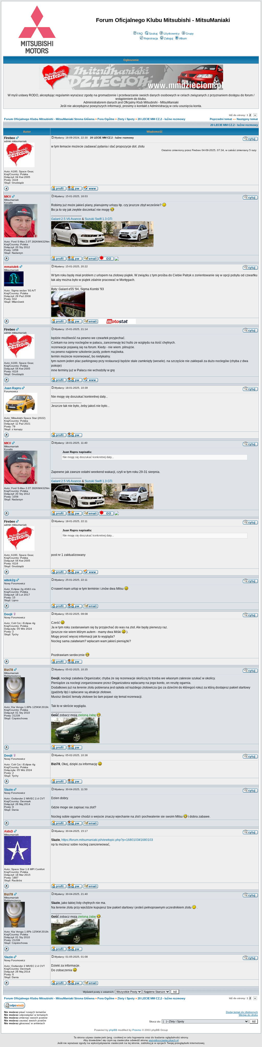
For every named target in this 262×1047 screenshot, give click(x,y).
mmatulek (11, 267)
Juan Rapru (12, 388)
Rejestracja (151, 38)
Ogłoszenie (131, 59)
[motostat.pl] (117, 322)
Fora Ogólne (105, 119)
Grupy (190, 33)
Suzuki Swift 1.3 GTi (98, 219)
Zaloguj (168, 38)
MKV (7, 196)
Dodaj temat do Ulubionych (242, 1012)
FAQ (140, 33)
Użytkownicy (171, 33)
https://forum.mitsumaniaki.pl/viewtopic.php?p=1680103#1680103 (107, 840)
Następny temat (247, 119)
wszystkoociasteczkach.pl (164, 1040)
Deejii (8, 614)
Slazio (8, 789)
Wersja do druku (248, 1014)
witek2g (9, 580)
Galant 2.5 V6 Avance (66, 219)
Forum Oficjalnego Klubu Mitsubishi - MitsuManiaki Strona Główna (49, 119)
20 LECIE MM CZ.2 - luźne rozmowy (161, 119)
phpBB (113, 1030)
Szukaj (153, 33)
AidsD (8, 831)
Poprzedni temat (221, 119)
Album (183, 38)
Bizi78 (8, 670)
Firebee (9, 138)
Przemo (136, 1030)
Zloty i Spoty (126, 119)
